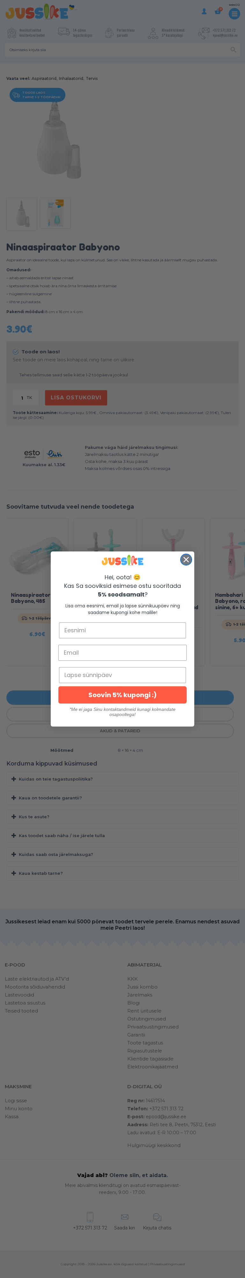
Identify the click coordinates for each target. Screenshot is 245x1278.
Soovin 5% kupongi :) (122, 694)
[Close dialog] (186, 559)
